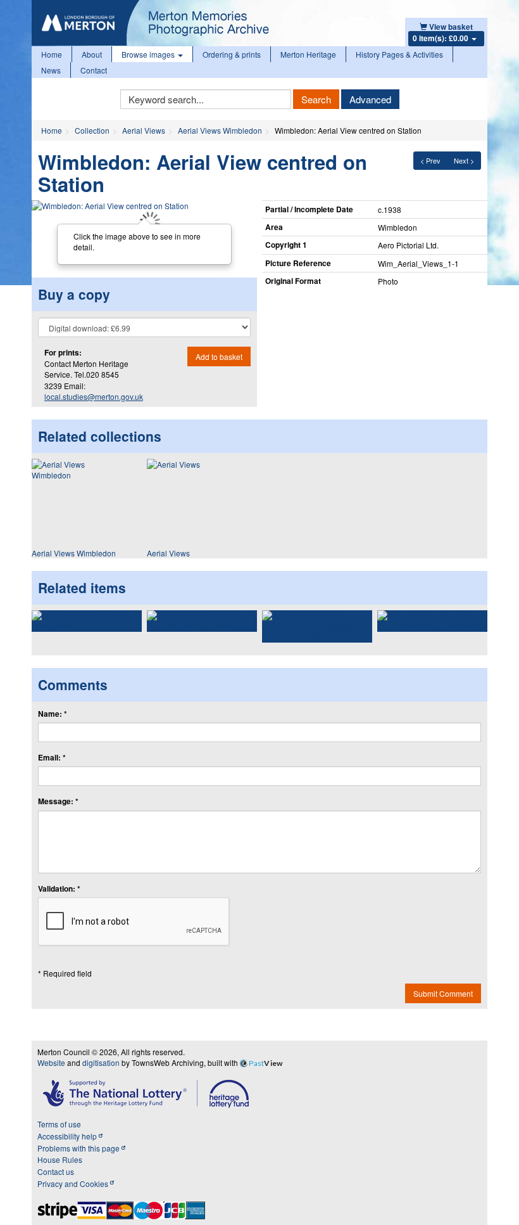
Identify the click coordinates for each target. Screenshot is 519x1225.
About (92, 54)
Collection (92, 130)
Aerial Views (143, 130)
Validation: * (59, 888)
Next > (464, 160)
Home (51, 54)
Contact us (55, 1171)
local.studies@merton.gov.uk (93, 396)
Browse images (149, 54)
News (51, 70)
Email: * (52, 757)
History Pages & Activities (399, 54)
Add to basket (219, 356)
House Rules (59, 1159)
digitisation (101, 1062)
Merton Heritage (308, 54)
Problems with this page (79, 1148)
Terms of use (59, 1124)
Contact (93, 70)
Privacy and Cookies (73, 1183)
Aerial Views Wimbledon (220, 130)
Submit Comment (443, 993)
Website (51, 1062)
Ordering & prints (232, 54)
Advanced (370, 99)
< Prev (430, 160)
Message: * (58, 801)
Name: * (52, 714)
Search (316, 99)
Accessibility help (68, 1136)
